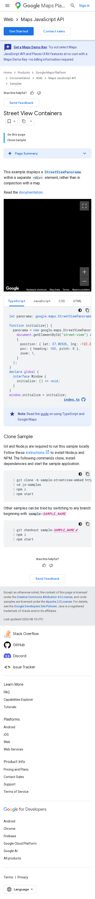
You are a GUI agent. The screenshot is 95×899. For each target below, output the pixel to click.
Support (9, 784)
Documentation (20, 78)
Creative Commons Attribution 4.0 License (44, 597)
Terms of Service (16, 792)
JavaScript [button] (41, 301)
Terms (8, 877)
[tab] (16, 300)
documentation (31, 192)
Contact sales (54, 31)
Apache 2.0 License (59, 601)
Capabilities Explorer (18, 699)
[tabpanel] (47, 366)
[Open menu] (7, 5)
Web (8, 19)
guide (45, 414)
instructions (35, 452)
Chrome (9, 829)
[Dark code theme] (80, 310)
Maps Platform (53, 6)
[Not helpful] (39, 93)
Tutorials (10, 707)
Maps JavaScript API (42, 19)
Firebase (10, 836)
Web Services (13, 749)
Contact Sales (14, 777)
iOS (6, 734)
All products (12, 858)
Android (9, 727)
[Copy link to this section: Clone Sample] (37, 437)
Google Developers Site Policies (35, 606)
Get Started (18, 31)
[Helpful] (32, 93)
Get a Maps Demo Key (30, 47)
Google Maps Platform (51, 72)
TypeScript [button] (16, 301)
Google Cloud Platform (20, 843)
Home (8, 72)
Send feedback (21, 103)
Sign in (84, 5)
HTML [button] (77, 301)
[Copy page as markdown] (24, 121)
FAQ (7, 692)
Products (24, 72)
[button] (47, 153)
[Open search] (72, 5)
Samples (15, 83)
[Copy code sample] (87, 310)
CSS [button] (62, 301)
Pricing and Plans (16, 769)
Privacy (23, 877)
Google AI (11, 851)
